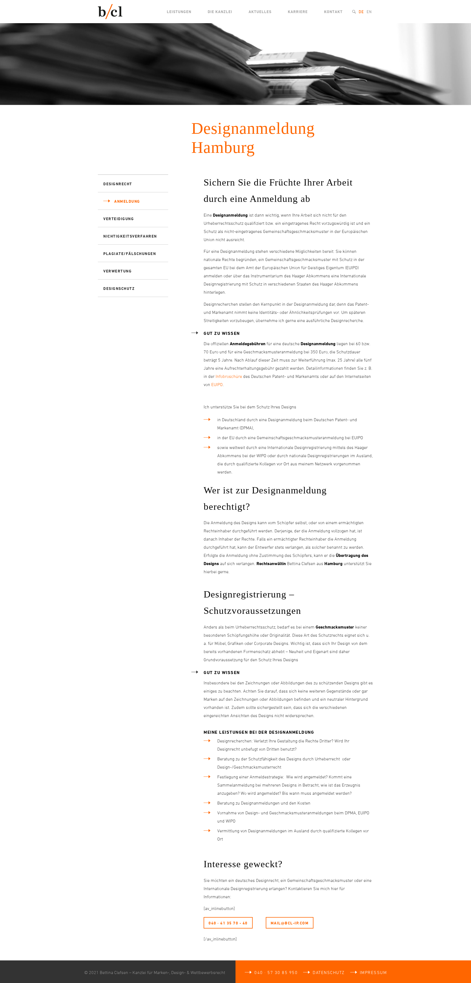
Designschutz (119, 288)
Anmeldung (127, 201)
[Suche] (354, 11)
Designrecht (117, 183)
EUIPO (217, 384)
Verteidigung (118, 218)
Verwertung (117, 271)
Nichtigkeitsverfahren (130, 236)
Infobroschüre (229, 376)
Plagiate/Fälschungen (129, 253)
